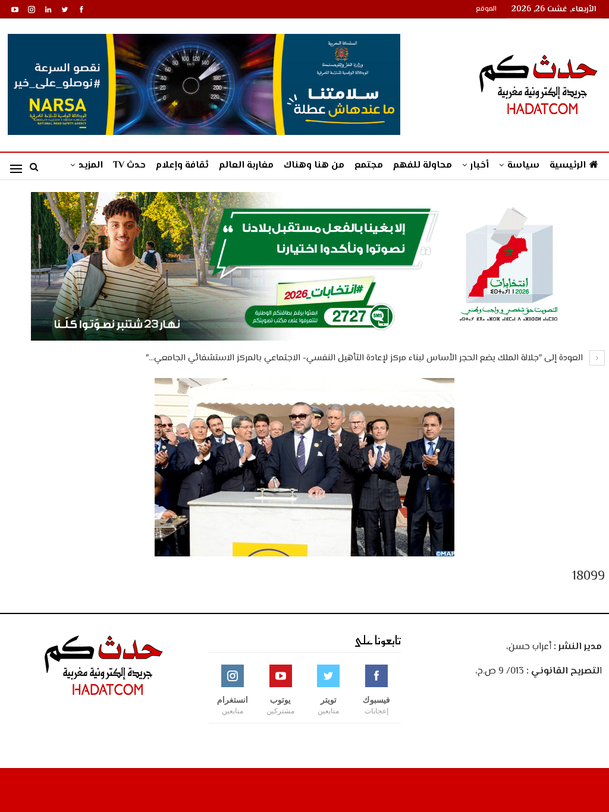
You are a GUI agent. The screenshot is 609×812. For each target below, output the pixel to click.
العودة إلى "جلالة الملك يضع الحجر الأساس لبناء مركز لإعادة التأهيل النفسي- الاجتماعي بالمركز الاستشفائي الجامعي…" (365, 358)
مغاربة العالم (246, 165)
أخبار (479, 165)
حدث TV (129, 165)
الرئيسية (568, 165)
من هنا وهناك (314, 165)
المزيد (91, 165)
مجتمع (368, 165)
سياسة (523, 165)
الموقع (486, 9)
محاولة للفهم (422, 165)
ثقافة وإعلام (182, 165)
